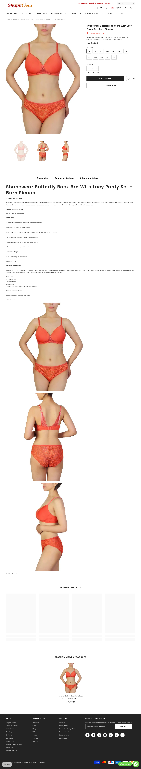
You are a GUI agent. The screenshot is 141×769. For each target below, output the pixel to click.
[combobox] (124, 3)
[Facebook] (87, 735)
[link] (128, 78)
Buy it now (111, 85)
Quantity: (89, 64)
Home (8, 19)
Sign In (132, 8)
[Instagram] (93, 735)
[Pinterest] (99, 735)
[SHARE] (133, 78)
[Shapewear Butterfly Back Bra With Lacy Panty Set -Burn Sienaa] (70, 678)
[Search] (126, 3)
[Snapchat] (111, 735)
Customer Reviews (64, 178)
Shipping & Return (89, 178)
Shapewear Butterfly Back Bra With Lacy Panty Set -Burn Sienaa (70, 697)
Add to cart (105, 78)
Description (43, 178)
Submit (123, 727)
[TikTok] (105, 735)
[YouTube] (117, 735)
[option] (43, 79)
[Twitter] (122, 735)
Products (16, 19)
